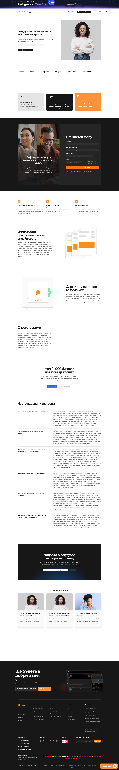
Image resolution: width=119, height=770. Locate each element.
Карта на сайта (92, 765)
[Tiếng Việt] (74, 758)
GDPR (85, 765)
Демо (94, 11)
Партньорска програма (55, 716)
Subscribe (97, 741)
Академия (70, 713)
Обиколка (20, 720)
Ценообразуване (21, 711)
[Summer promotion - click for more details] (59, 4)
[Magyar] (72, 756)
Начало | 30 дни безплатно (25, 50)
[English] (58, 756)
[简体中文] (76, 758)
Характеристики (21, 714)
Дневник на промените (38, 716)
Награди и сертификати (55, 711)
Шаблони (70, 716)
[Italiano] (75, 756)
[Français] (68, 756)
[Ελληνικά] (55, 756)
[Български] (45, 756)
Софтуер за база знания (91, 708)
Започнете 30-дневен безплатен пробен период (55, 570)
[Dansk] (50, 756)
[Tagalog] (71, 758)
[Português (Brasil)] (92, 756)
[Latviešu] (82, 756)
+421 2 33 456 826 (24, 741)
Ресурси (44, 11)
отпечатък (52, 719)
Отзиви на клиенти (54, 713)
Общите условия (83, 171)
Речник (69, 711)
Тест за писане (71, 719)
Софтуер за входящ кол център (92, 721)
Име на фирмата (70, 153)
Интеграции (20, 717)
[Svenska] (69, 758)
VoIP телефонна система (91, 715)
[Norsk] (87, 756)
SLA (96, 437)
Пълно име (68, 141)
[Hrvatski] (70, 756)
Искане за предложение (38, 719)
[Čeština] (48, 756)
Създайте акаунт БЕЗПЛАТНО (82, 167)
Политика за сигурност (60, 765)
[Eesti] (63, 756)
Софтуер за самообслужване (92, 718)
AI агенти (30, 11)
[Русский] (97, 756)
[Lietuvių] (80, 756)
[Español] (60, 756)
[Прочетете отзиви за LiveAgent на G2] (65, 741)
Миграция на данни (37, 711)
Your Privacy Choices (78, 767)
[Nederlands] (85, 756)
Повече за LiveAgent (65, 386)
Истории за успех (52, 386)
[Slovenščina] (66, 758)
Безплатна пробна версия (84, 11)
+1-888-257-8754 (24, 743)
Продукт (37, 11)
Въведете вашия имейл (71, 147)
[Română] (95, 756)
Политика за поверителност (74, 765)
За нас (51, 708)
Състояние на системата (38, 713)
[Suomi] (65, 756)
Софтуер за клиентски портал (92, 726)
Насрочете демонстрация (42, 689)
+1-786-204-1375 (24, 746)
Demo (19, 709)
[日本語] (77, 756)
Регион (67, 159)
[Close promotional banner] (117, 2)
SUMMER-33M (24, 6)
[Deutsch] (53, 756)
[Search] (75, 12)
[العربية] (43, 756)
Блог (69, 708)
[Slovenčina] (100, 756)
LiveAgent (30, 39)
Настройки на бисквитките (62, 767)
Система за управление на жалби (93, 724)
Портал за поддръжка (38, 708)
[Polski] (90, 756)
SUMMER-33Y (37, 6)
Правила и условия (48, 765)
